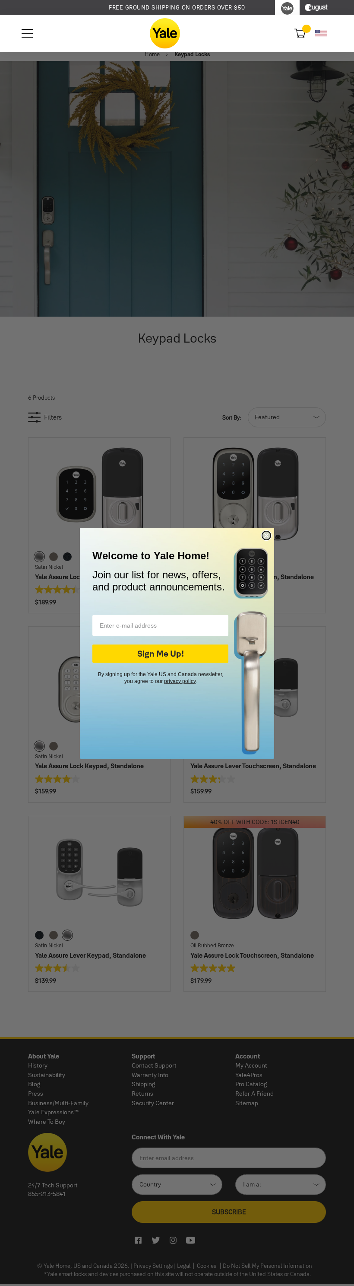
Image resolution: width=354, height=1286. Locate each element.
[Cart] (299, 33)
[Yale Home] (165, 33)
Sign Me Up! (160, 653)
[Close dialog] (266, 535)
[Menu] (27, 33)
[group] (177, 7)
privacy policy (180, 681)
